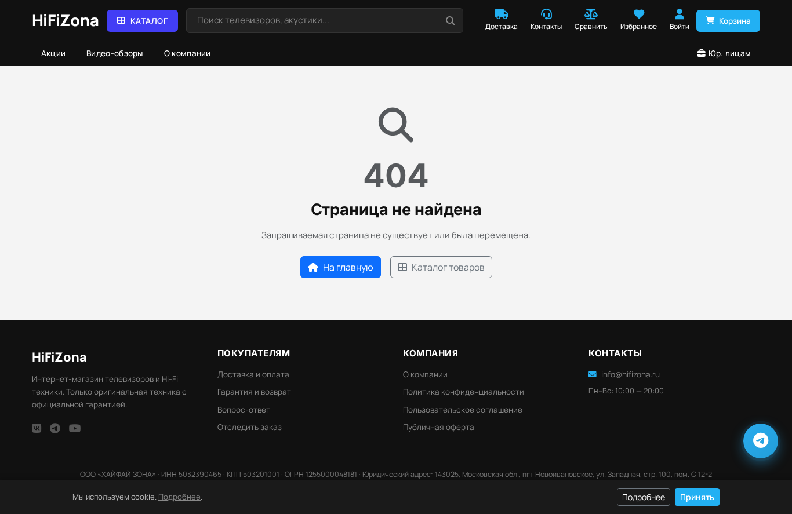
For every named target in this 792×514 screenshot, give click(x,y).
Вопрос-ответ (243, 409)
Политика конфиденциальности (463, 392)
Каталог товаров (448, 267)
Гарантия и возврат (254, 392)
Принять (697, 496)
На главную (348, 267)
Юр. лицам (730, 53)
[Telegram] (55, 428)
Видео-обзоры (114, 53)
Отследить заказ (249, 427)
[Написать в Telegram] (760, 441)
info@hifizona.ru (630, 374)
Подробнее (179, 496)
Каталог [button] (149, 21)
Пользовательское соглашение (462, 409)
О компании (187, 53)
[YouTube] (75, 428)
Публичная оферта (438, 427)
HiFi (59, 356)
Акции (53, 53)
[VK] (36, 428)
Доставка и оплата (253, 374)
